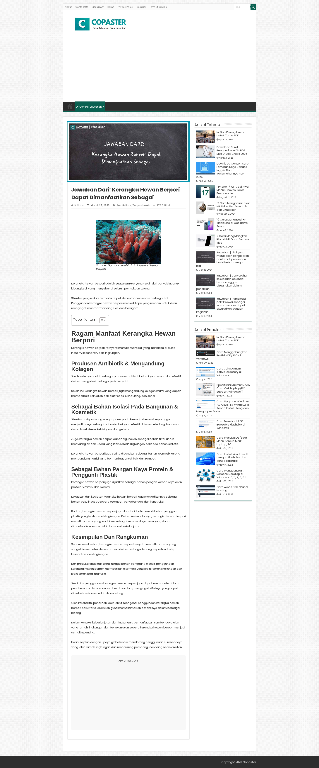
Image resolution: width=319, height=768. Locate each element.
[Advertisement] (159, 71)
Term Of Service (158, 7)
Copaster (249, 762)
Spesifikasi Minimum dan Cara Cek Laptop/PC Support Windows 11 (233, 388)
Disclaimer (98, 7)
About (68, 7)
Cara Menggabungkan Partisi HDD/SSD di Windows (221, 355)
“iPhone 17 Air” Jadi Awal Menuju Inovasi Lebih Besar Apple (233, 190)
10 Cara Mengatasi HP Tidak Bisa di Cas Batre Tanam (232, 223)
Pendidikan (123, 205)
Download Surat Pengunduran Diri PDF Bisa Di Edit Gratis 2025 (232, 150)
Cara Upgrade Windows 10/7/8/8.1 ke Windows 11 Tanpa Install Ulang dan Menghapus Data (222, 406)
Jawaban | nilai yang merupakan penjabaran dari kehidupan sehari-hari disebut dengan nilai (222, 259)
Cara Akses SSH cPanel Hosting (232, 488)
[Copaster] (101, 24)
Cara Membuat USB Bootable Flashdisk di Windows (231, 424)
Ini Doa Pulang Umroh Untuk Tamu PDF (231, 133)
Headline (70, 106)
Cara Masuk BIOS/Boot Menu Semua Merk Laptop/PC (232, 441)
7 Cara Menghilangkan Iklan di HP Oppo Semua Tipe (233, 239)
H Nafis (79, 205)
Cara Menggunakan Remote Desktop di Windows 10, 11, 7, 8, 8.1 (231, 474)
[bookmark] (253, 7)
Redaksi (141, 7)
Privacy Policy (125, 7)
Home (110, 7)
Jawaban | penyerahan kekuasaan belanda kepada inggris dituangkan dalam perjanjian (222, 282)
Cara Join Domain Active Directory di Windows (229, 372)
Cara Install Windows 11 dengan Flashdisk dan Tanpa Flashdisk (232, 457)
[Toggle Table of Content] (101, 320)
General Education (90, 106)
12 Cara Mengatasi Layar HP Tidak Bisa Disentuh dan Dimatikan (233, 206)
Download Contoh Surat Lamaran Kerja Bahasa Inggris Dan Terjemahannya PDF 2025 (223, 170)
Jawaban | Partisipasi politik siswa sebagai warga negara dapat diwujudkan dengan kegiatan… (221, 305)
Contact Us (81, 7)
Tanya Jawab (141, 205)
